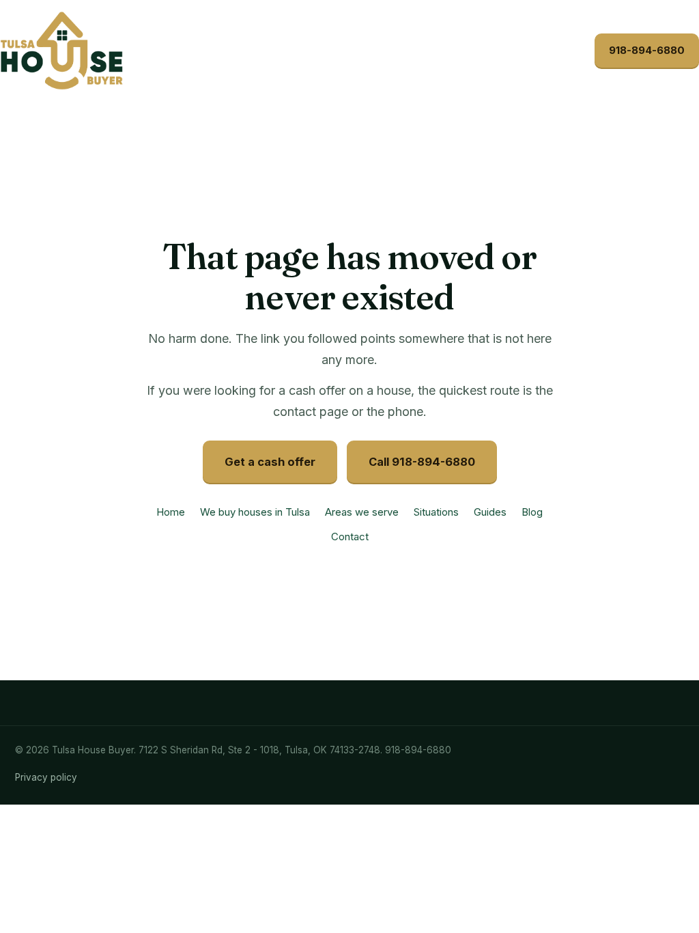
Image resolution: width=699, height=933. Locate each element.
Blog (532, 511)
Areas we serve (362, 511)
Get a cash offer (270, 462)
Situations (436, 511)
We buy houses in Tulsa (255, 511)
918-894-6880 (647, 50)
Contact (350, 536)
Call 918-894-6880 (422, 462)
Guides (490, 511)
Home (170, 511)
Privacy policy (46, 777)
